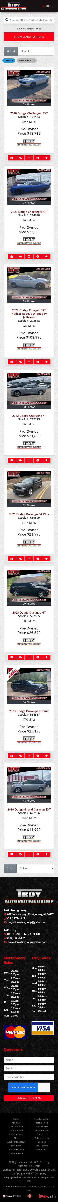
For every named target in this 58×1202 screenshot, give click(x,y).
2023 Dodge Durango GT (29, 612)
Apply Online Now (16, 1141)
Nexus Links (42, 1149)
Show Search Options (29, 37)
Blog (16, 1138)
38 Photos (29, 407)
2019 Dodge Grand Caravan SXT (29, 809)
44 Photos (29, 800)
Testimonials (42, 1122)
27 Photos (29, 203)
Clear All (9, 60)
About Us (16, 1122)
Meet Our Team (16, 1126)
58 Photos (29, 301)
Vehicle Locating (42, 1118)
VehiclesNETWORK (44, 1169)
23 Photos (29, 104)
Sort (12, 51)
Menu (49, 6)
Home (16, 1118)
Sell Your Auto (16, 1153)
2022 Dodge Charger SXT (29, 416)
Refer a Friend (16, 1130)
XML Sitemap (42, 1145)
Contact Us (42, 1134)
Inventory (16, 1145)
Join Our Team (16, 1134)
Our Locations (42, 1130)
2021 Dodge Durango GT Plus (29, 514)
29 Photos (29, 603)
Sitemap (42, 1141)
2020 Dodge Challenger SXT (29, 113)
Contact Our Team (29, 1098)
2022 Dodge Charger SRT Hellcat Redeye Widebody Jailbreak (29, 313)
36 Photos (29, 702)
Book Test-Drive (16, 1149)
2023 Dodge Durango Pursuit (29, 711)
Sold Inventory (42, 1138)
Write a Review (42, 1126)
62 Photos (29, 505)
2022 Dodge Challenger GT (29, 212)
